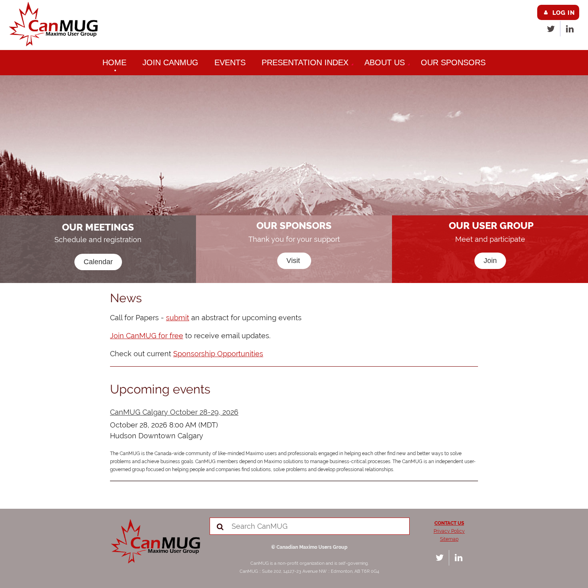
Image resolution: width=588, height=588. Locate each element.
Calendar (98, 262)
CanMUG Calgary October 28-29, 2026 (174, 412)
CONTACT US (449, 523)
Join (490, 261)
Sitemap (449, 539)
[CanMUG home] (156, 562)
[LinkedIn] (569, 28)
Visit (294, 261)
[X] (550, 28)
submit (177, 317)
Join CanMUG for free (146, 335)
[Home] (54, 44)
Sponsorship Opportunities (218, 353)
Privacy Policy (449, 531)
